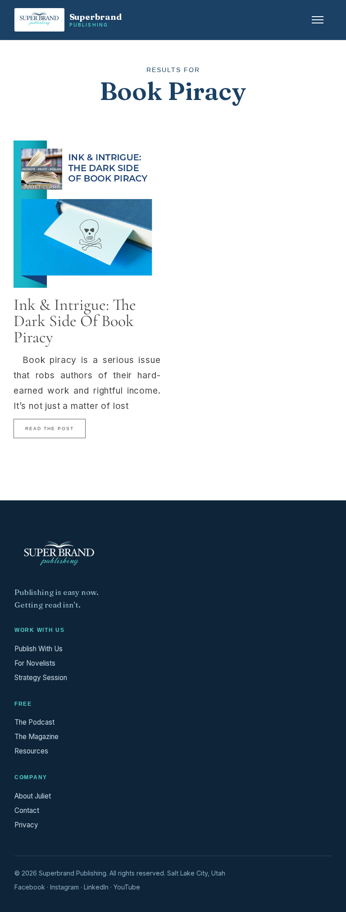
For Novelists (34, 663)
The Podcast (34, 722)
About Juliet (32, 796)
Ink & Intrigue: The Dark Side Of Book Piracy (75, 321)
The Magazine (36, 736)
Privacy (26, 825)
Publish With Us (38, 648)
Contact (26, 810)
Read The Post (49, 428)
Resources (31, 751)
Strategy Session (40, 677)
